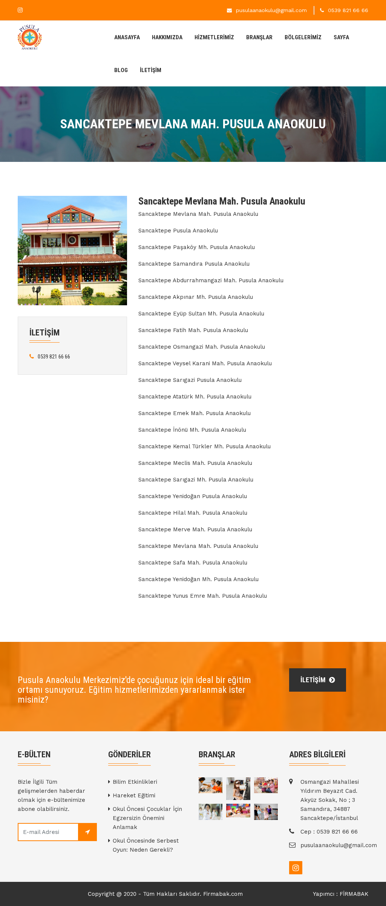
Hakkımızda (167, 37)
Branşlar (259, 37)
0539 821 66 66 (348, 10)
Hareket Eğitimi (134, 795)
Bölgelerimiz (303, 37)
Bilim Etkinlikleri (135, 781)
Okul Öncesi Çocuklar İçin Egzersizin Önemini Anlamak (147, 818)
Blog (121, 70)
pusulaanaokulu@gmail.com (271, 10)
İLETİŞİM (150, 70)
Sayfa (341, 37)
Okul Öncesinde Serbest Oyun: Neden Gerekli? (146, 845)
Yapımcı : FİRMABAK (340, 894)
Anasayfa (127, 37)
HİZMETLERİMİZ (214, 37)
